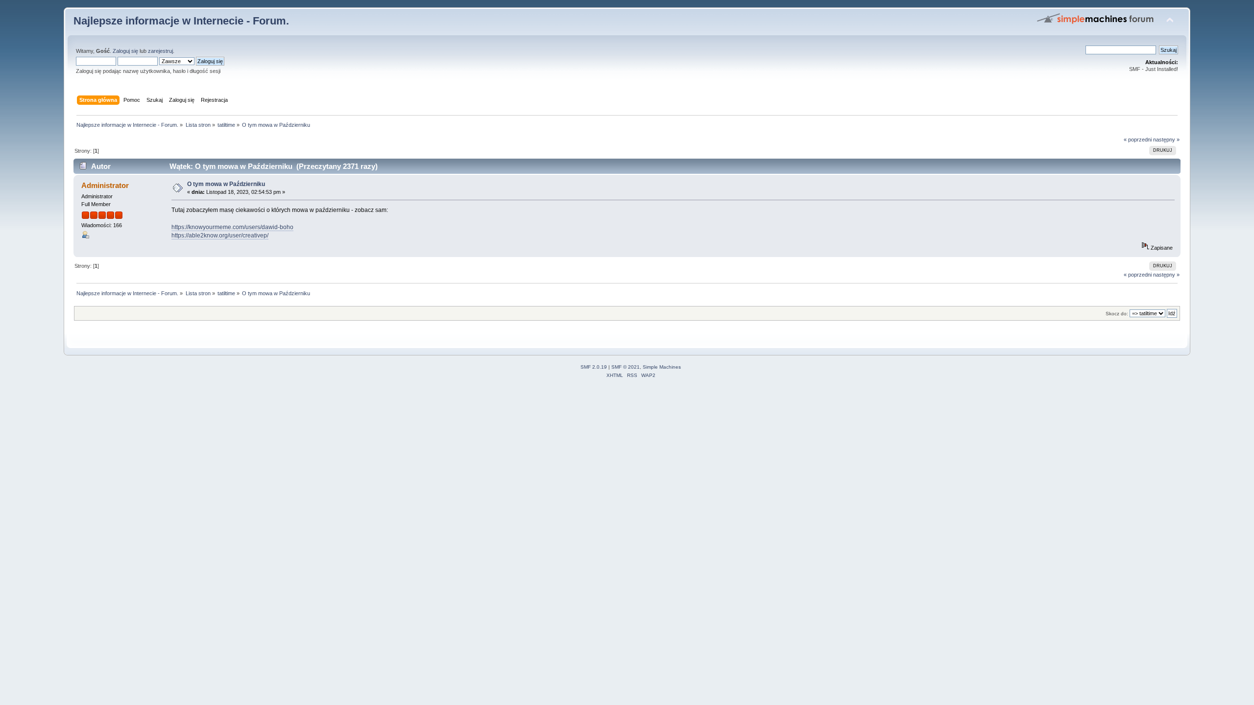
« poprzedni (1138, 139)
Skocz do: (1117, 313)
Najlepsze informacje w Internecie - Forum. (181, 21)
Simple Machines (662, 367)
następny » (1166, 139)
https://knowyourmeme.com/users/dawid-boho (232, 227)
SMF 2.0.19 (593, 367)
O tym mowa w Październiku (226, 184)
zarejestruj (160, 51)
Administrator (105, 185)
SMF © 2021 (625, 367)
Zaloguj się (125, 51)
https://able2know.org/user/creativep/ (219, 235)
